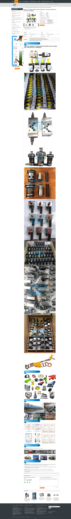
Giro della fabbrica (26, 1)
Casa (13, 1)
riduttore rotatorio (14, 24)
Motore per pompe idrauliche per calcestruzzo (16, 16)
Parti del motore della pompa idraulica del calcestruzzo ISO (42, 513)
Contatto (42, 25)
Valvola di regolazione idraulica (20, 7)
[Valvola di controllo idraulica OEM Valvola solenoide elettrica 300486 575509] (56, 494)
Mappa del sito (53, 511)
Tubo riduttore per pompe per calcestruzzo (16, 33)
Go (58, 5)
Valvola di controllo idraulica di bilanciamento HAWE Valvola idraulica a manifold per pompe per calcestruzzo (30, 513)
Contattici (38, 1)
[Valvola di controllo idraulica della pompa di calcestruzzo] (41, 494)
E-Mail (49, 511)
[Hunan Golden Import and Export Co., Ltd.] (14, 4)
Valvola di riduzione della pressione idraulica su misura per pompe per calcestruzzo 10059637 (30, 28)
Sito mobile (50, 512)
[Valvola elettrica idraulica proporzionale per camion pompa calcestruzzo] (48, 494)
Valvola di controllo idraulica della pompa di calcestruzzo (41, 498)
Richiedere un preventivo (45, 1)
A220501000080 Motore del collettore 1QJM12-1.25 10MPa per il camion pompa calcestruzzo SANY (42, 511)
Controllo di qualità (33, 1)
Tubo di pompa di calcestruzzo (16, 31)
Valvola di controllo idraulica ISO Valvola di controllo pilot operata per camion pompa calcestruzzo (27, 499)
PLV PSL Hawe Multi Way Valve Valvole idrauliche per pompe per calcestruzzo (30, 508)
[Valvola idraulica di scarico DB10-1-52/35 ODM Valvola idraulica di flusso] (34, 495)
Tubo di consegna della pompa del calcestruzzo (16, 13)
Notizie (52, 1)
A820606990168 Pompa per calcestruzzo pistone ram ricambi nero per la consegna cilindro (18, 509)
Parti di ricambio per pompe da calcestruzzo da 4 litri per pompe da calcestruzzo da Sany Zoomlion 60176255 (17, 513)
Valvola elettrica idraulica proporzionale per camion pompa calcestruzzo (49, 499)
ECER (35, 518)
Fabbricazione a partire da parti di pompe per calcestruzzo (17, 511)
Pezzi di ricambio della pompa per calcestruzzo (16, 11)
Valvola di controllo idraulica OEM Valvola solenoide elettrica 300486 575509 (56, 499)
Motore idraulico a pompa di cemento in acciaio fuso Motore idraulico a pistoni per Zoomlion (42, 509)
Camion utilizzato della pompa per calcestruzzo (16, 28)
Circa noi (20, 1)
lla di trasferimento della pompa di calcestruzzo (16, 22)
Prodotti (16, 1)
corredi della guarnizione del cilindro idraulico (16, 20)
